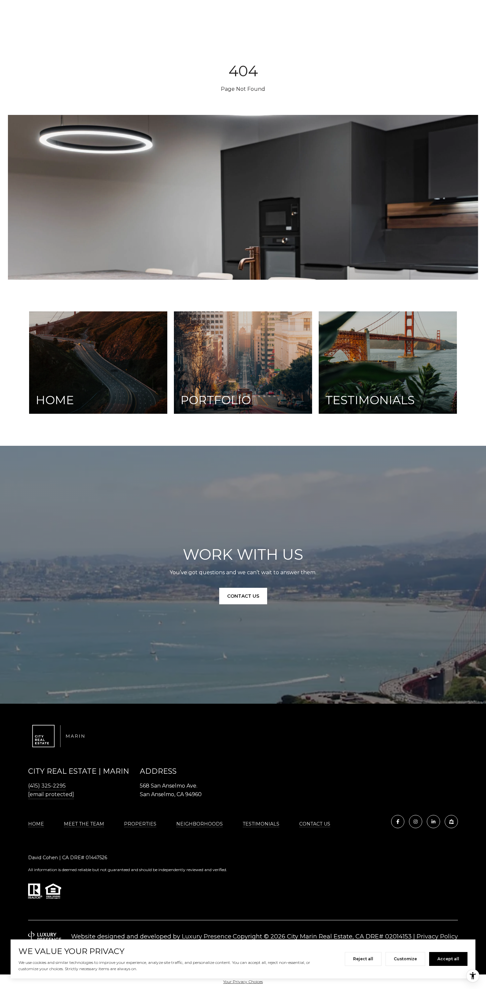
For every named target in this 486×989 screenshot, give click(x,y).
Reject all (363, 958)
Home (36, 824)
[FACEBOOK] (397, 821)
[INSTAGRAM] (415, 821)
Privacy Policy (437, 936)
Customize (405, 958)
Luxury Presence (206, 936)
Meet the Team (84, 824)
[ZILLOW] (451, 821)
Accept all (448, 958)
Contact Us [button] (243, 596)
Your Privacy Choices (243, 981)
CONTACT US (314, 824)
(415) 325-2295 (47, 786)
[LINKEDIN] (433, 821)
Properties (140, 824)
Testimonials (261, 824)
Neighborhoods (199, 824)
